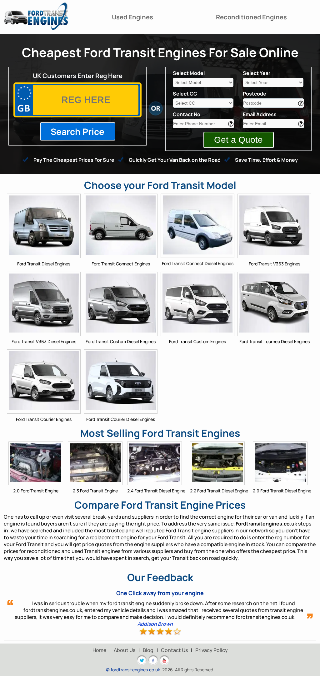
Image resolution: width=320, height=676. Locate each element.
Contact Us (174, 650)
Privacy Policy (211, 650)
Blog (148, 650)
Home (99, 650)
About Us (124, 650)
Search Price (77, 131)
